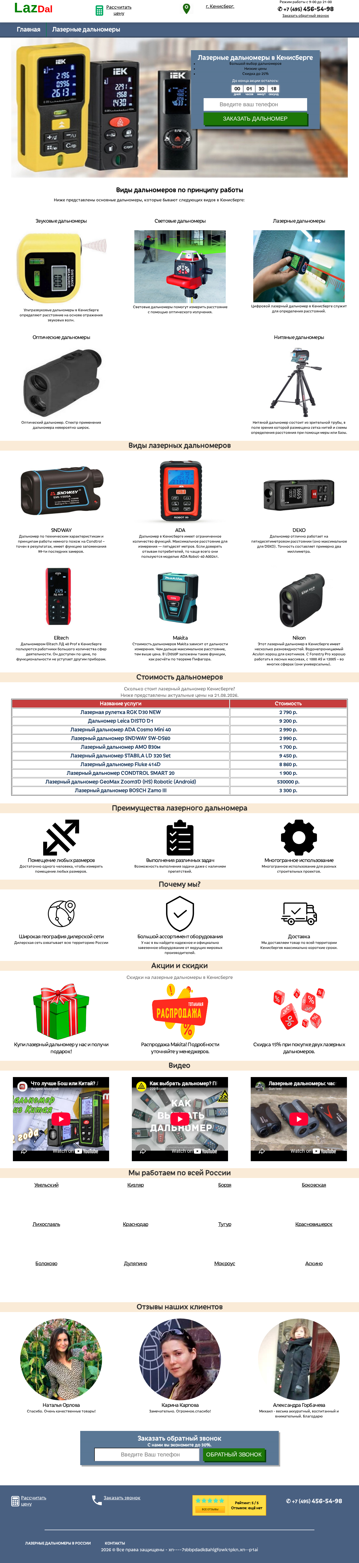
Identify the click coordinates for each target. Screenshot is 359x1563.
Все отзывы (210, 1509)
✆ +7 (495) (314, 1501)
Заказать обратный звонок (305, 16)
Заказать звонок (122, 1497)
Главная (28, 29)
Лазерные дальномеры (86, 29)
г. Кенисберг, (220, 6)
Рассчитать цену (119, 10)
